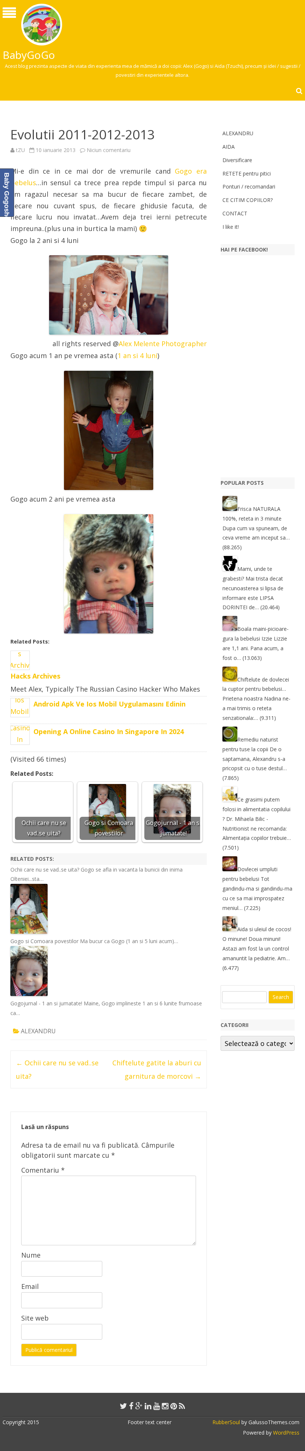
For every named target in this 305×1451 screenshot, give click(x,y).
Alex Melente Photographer (163, 343)
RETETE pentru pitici (246, 173)
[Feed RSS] (182, 1406)
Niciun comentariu (109, 150)
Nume (31, 1255)
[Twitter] (123, 1406)
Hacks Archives (35, 675)
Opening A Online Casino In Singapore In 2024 (108, 731)
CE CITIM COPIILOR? (247, 199)
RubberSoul (226, 1422)
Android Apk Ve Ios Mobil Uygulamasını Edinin (109, 703)
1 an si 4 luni (137, 355)
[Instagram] (165, 1406)
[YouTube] (156, 1406)
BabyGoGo (29, 54)
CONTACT (234, 213)
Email (30, 1286)
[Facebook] (131, 1406)
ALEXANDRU (38, 1031)
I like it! (230, 226)
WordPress (285, 1432)
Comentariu (43, 1170)
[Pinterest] (173, 1406)
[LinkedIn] (148, 1406)
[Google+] (139, 1406)
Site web (35, 1318)
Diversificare (237, 160)
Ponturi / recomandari (248, 186)
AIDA (228, 146)
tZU (20, 150)
